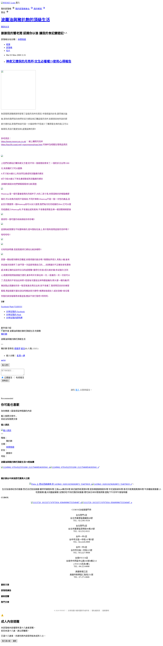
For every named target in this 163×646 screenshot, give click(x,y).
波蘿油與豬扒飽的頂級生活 (25, 19)
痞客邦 (17, 348)
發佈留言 (5, 381)
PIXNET (62, 610)
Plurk (11, 307)
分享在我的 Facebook (15, 312)
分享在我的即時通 (14, 318)
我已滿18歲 (6, 641)
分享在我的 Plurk (13, 315)
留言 (23, 348)
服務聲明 (105, 610)
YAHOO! (18, 307)
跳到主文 (5, 27)
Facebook (5, 307)
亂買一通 (21, 356)
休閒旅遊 (22, 39)
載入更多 (5, 365)
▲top (3, 360)
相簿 (8, 44)
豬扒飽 (4, 334)
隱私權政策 (96, 610)
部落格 (9, 47)
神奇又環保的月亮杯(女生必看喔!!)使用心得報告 (38, 61)
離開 (14, 641)
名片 (8, 51)
